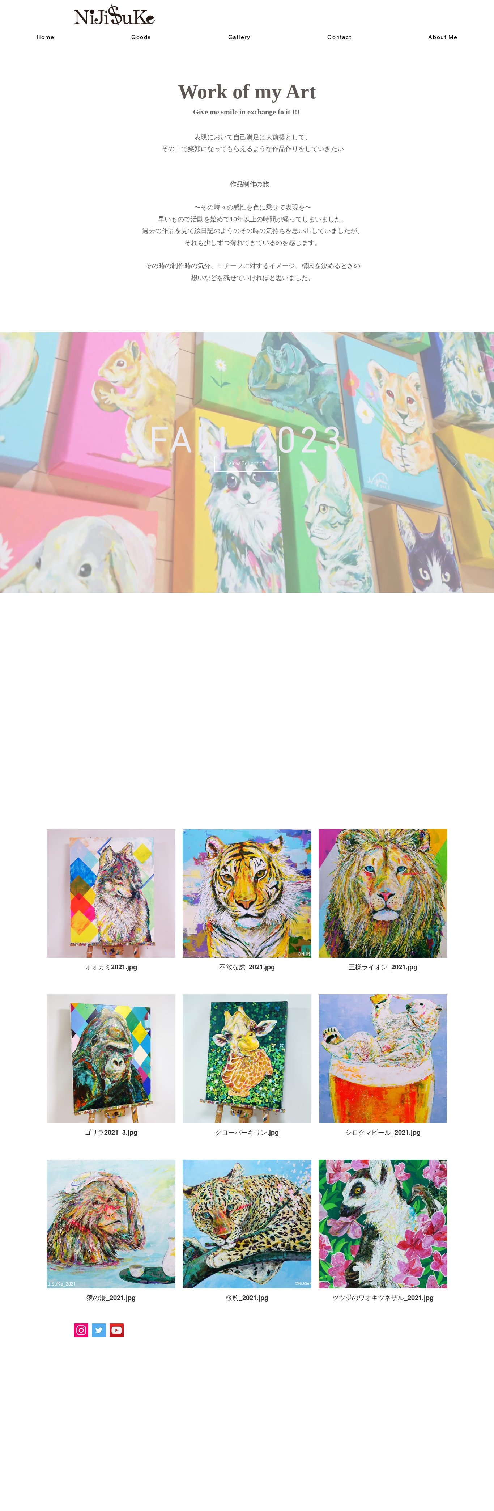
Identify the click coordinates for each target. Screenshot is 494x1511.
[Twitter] (99, 1330)
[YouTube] (117, 1330)
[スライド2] (244, 575)
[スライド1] (237, 575)
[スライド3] (250, 575)
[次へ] (454, 463)
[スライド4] (257, 575)
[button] (247, 475)
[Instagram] (81, 1330)
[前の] (39, 463)
